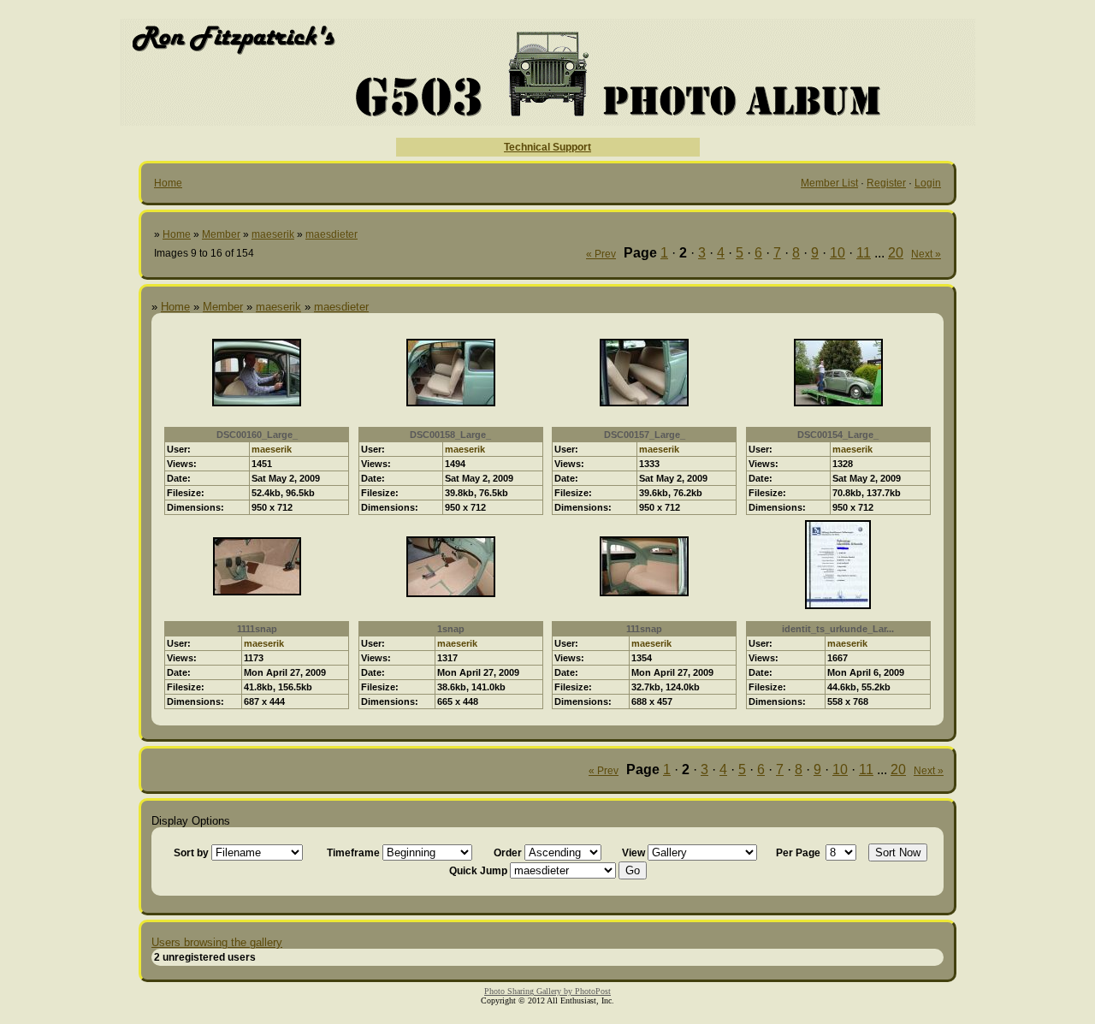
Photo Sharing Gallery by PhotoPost (547, 991)
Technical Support (547, 147)
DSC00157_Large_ (644, 434)
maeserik (273, 234)
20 (895, 253)
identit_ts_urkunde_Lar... (838, 629)
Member (221, 234)
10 (837, 253)
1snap (451, 629)
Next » (926, 254)
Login (927, 183)
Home (168, 183)
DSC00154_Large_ (838, 434)
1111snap (257, 629)
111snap (644, 629)
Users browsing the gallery (216, 942)
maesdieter (331, 234)
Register (886, 183)
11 (863, 253)
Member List (829, 183)
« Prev (601, 254)
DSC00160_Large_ (257, 434)
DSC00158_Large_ (450, 434)
